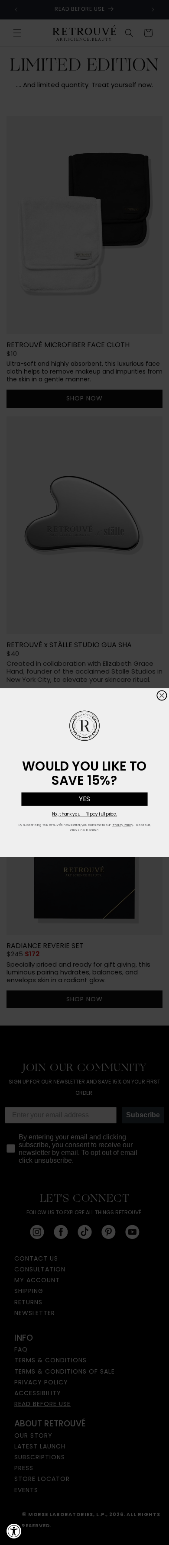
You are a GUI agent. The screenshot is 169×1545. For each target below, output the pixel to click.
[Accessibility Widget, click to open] (14, 1531)
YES (84, 798)
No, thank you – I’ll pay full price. (84, 814)
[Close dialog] (162, 695)
